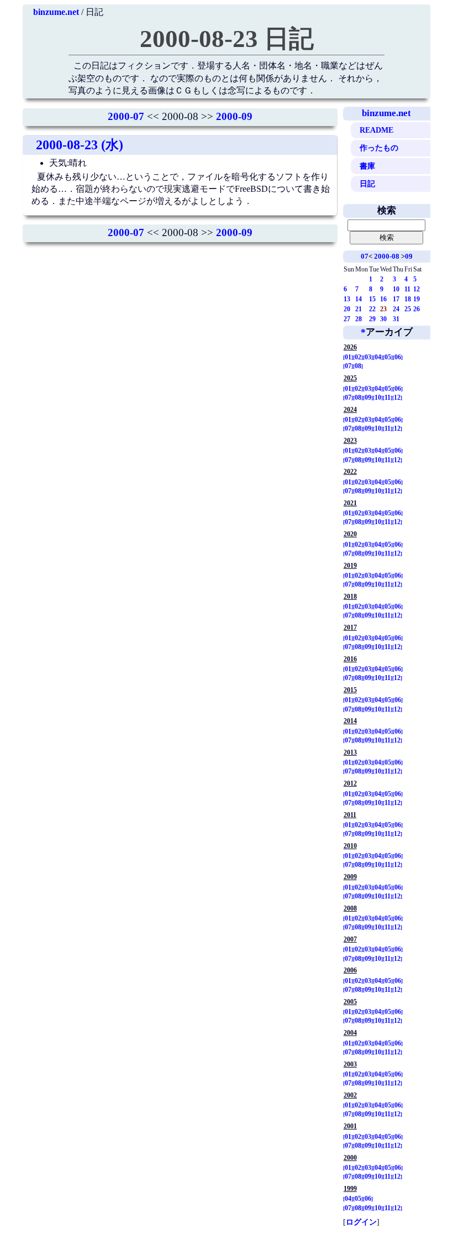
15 (372, 299)
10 (396, 289)
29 (372, 319)
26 (416, 309)
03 (368, 357)
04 (378, 357)
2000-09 (234, 116)
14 (358, 299)
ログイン (361, 1221)
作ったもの (379, 147)
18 (407, 299)
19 (416, 299)
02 (358, 357)
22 (372, 309)
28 (358, 319)
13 (347, 299)
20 (347, 309)
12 (416, 289)
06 (397, 357)
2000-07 (126, 116)
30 (383, 319)
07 (364, 256)
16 (383, 299)
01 (348, 357)
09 (409, 256)
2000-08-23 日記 (227, 39)
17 (396, 299)
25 (407, 309)
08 (358, 366)
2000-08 (386, 256)
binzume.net (56, 12)
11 (407, 289)
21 (358, 309)
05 (387, 357)
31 (396, 319)
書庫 (367, 165)
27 (347, 319)
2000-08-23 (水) (79, 145)
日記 (367, 183)
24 (396, 309)
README (376, 130)
